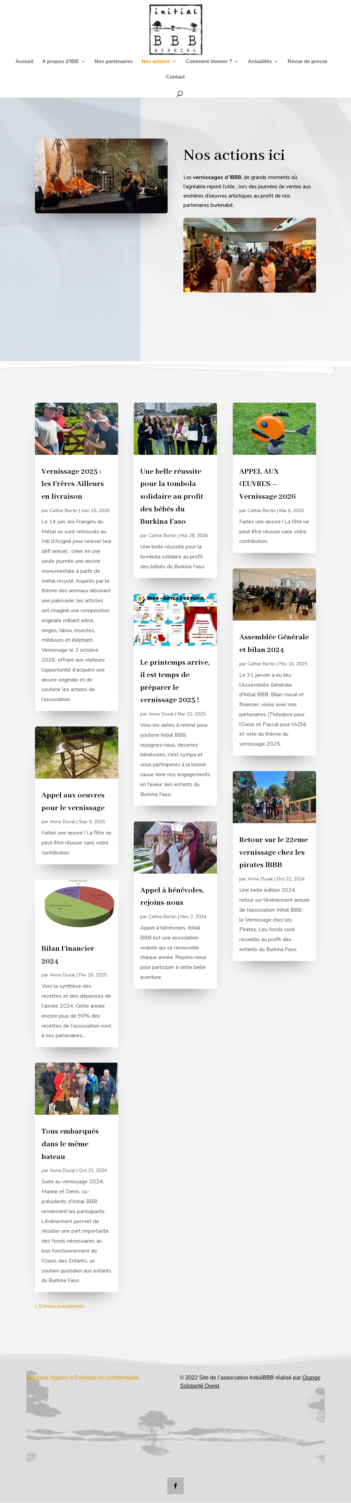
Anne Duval (62, 821)
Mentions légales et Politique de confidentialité (83, 1378)
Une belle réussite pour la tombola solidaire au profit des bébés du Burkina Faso (171, 496)
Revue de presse (307, 61)
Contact (175, 77)
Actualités (260, 61)
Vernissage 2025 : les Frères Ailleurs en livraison (72, 484)
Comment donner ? (209, 61)
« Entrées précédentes (59, 1306)
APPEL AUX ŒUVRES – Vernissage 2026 (267, 484)
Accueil (24, 61)
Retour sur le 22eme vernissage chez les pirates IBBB (273, 852)
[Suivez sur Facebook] (175, 1486)
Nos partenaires (114, 61)
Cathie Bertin (64, 510)
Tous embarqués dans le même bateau (70, 1144)
